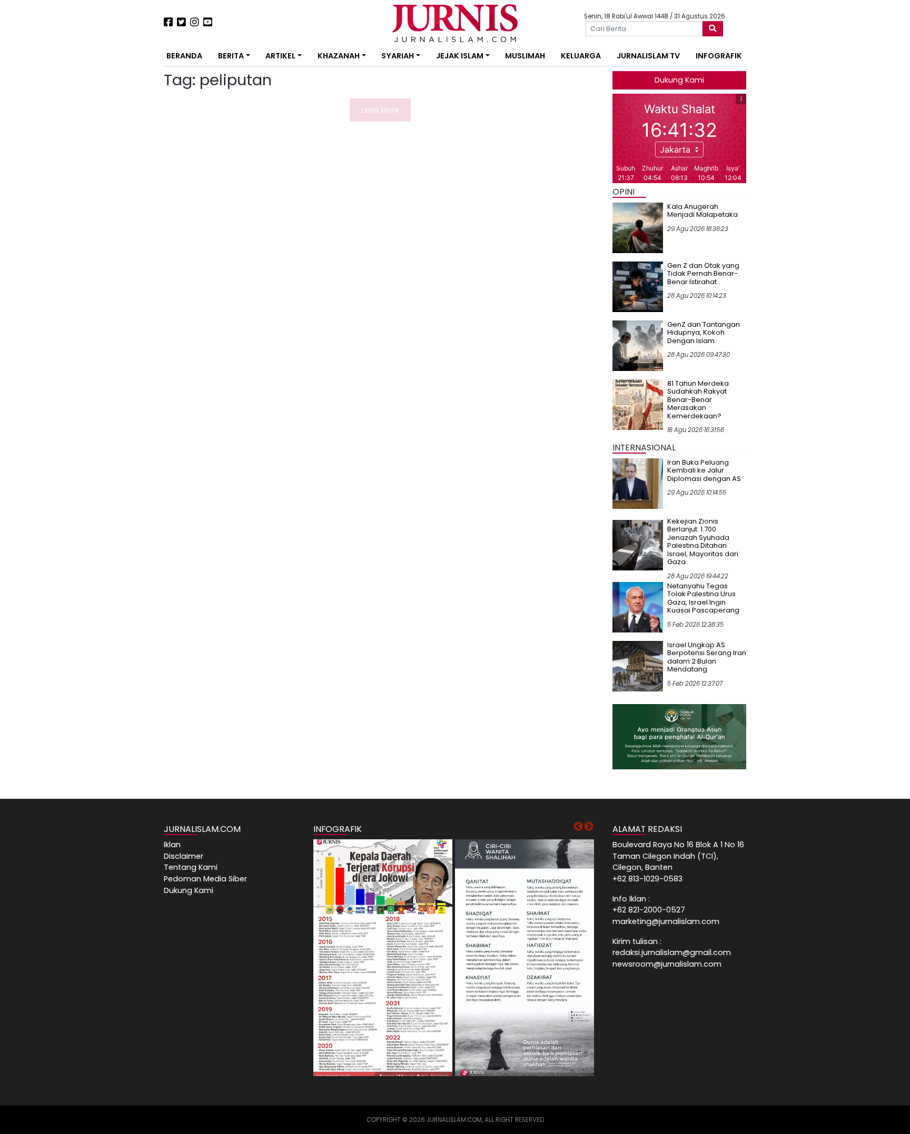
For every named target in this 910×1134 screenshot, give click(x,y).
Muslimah (525, 56)
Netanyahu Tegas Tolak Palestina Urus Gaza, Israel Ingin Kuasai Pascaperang (703, 598)
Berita (231, 56)
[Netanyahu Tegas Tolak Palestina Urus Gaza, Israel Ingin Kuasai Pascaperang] (637, 606)
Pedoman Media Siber (205, 879)
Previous (578, 826)
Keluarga (581, 56)
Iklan (172, 844)
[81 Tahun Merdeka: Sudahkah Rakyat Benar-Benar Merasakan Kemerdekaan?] (637, 404)
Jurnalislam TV (648, 56)
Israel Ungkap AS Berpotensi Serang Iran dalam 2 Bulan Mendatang (706, 657)
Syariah (397, 56)
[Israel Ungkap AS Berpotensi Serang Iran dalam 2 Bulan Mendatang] (637, 665)
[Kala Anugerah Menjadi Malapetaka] (637, 227)
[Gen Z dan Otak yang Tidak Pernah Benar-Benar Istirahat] (637, 286)
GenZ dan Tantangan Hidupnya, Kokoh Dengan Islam (703, 332)
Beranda (184, 56)
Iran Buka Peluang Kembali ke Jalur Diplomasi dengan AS (704, 470)
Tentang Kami (190, 867)
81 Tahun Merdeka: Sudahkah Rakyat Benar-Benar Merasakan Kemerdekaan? (698, 399)
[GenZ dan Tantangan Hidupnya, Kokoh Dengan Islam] (637, 345)
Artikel (280, 56)
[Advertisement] (131, 194)
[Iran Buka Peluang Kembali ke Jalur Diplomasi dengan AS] (637, 483)
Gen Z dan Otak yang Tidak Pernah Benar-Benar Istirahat (703, 273)
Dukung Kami (679, 80)
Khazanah (339, 56)
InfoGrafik (719, 56)
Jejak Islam (459, 56)
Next (588, 826)
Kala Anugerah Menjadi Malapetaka (702, 211)
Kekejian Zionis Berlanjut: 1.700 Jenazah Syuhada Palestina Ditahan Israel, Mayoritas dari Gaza (702, 541)
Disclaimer (183, 856)
